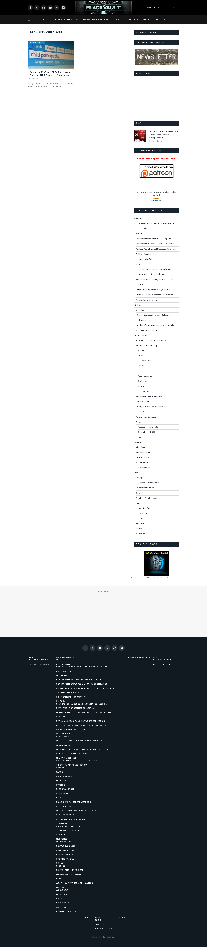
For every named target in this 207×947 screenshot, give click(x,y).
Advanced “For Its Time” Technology (76, 760)
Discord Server (161, 664)
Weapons (140, 437)
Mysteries (138, 442)
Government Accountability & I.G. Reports (153, 238)
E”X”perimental (64, 776)
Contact (172, 7)
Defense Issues (142, 401)
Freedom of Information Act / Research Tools (155, 325)
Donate (161, 19)
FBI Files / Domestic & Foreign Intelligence (153, 315)
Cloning (139, 477)
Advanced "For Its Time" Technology (151, 340)
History (137, 264)
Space (138, 493)
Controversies (36, 42)
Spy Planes (142, 381)
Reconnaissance (145, 376)
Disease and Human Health (147, 482)
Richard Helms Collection (146, 300)
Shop (146, 19)
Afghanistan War (143, 508)
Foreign (141, 371)
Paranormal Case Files (96, 19)
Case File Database (38, 664)
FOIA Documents (65, 19)
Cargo (140, 355)
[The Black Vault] (103, 7)
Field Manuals (142, 320)
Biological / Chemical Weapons (149, 396)
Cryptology (140, 310)
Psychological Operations (146, 417)
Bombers (141, 350)
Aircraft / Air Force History (146, 345)
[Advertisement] (156, 97)
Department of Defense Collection (150, 274)
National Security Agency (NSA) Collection (153, 289)
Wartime (137, 503)
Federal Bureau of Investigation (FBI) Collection (155, 279)
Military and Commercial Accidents (150, 406)
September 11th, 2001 (147, 432)
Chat (118, 19)
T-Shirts (99, 924)
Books (98, 920)
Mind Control (141, 447)
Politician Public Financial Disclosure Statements (156, 249)
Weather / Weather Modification (149, 498)
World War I (141, 528)
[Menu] (29, 20)
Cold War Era (141, 513)
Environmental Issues (145, 487)
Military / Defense (141, 335)
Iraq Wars (140, 518)
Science (137, 472)
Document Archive (38, 659)
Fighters (141, 365)
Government (139, 218)
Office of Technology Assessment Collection (154, 294)
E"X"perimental (144, 360)
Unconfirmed (143, 391)
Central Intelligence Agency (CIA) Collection (154, 269)
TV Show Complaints (144, 254)
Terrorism (140, 422)
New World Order (143, 452)
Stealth (141, 386)
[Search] (177, 20)
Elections (139, 233)
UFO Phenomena (143, 467)
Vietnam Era (141, 523)
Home (45, 19)
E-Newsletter (151, 7)
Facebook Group (162, 659)
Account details (104, 928)
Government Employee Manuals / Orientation (155, 243)
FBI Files (60, 659)
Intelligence (138, 305)
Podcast (133, 19)
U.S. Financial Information (146, 259)
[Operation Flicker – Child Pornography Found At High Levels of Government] (51, 55)
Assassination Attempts (148, 427)
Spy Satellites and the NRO (147, 330)
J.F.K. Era (139, 284)
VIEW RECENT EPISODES (156, 577)
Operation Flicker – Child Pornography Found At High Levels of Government (51, 73)
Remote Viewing (142, 462)
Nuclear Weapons (143, 412)
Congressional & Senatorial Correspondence (155, 223)
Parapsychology (143, 457)
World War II (141, 533)
